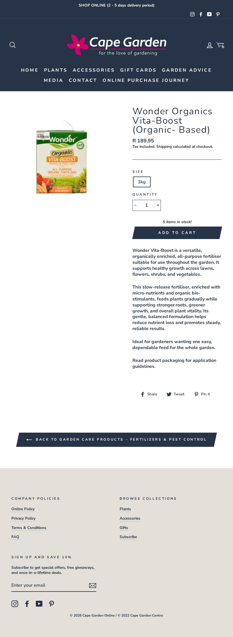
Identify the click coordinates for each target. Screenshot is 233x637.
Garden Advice (187, 70)
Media (53, 80)
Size (137, 172)
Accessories (94, 70)
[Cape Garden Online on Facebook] (27, 603)
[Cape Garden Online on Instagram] (14, 603)
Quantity (145, 194)
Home (30, 70)
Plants (55, 70)
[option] (116, 5)
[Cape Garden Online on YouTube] (39, 603)
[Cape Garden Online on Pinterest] (51, 603)
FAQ (15, 537)
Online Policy (23, 509)
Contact (83, 80)
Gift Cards (138, 70)
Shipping (164, 146)
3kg (142, 182)
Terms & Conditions (28, 527)
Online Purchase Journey (146, 80)
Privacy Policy (23, 518)
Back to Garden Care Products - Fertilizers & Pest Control (120, 439)
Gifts (124, 527)
